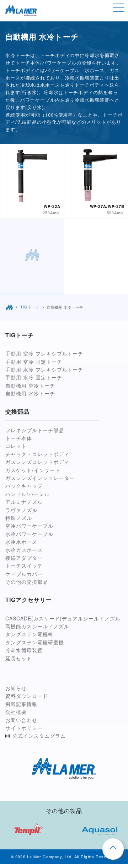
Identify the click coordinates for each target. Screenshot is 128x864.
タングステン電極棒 (29, 634)
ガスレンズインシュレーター (39, 477)
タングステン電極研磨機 (34, 642)
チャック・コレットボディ (37, 453)
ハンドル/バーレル (27, 493)
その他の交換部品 (26, 581)
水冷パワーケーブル (29, 533)
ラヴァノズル (21, 509)
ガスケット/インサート (32, 470)
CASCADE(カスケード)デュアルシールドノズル (63, 618)
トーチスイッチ (24, 565)
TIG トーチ (30, 307)
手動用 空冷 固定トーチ (33, 361)
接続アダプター (24, 557)
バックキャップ (24, 485)
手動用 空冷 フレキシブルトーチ (44, 353)
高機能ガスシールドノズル (37, 626)
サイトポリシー (24, 727)
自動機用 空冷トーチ (30, 385)
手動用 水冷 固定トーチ (33, 377)
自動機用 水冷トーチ (30, 393)
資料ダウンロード (26, 695)
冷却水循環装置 (24, 650)
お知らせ (16, 687)
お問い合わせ (21, 720)
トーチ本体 (18, 437)
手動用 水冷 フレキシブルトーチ (44, 369)
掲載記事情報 (21, 703)
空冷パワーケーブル (29, 525)
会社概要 (16, 711)
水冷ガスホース (24, 549)
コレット (16, 445)
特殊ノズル (18, 517)
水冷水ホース (21, 541)
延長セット (18, 658)
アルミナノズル (24, 501)
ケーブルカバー (24, 573)
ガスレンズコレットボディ (37, 461)
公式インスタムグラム (39, 735)
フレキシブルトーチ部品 (34, 430)
